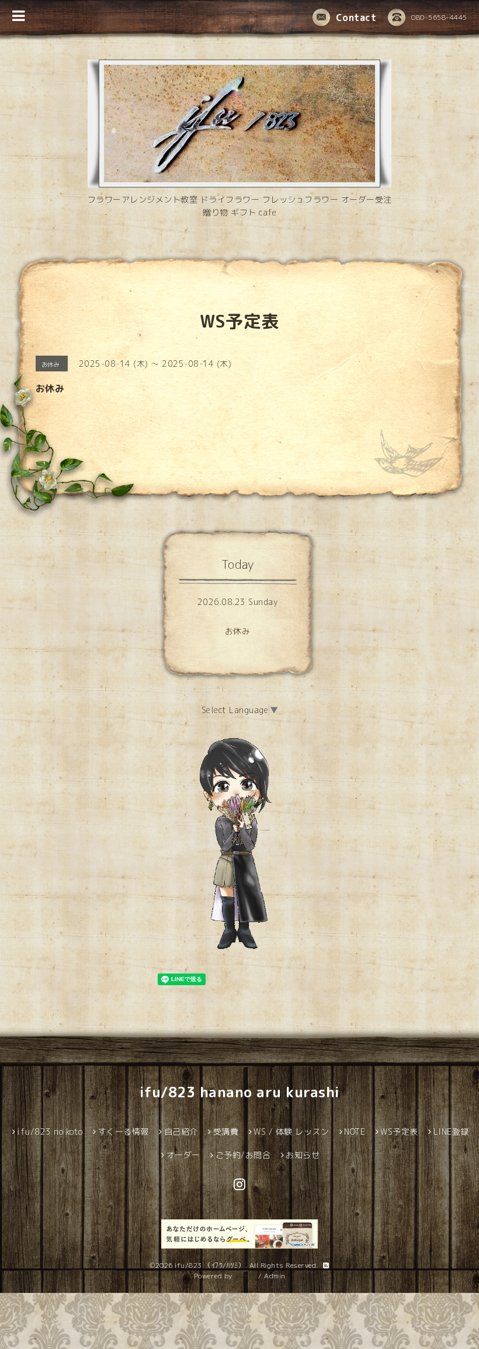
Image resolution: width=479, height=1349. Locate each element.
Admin (275, 1276)
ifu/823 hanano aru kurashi (240, 1092)
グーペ (245, 1276)
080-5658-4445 (439, 17)
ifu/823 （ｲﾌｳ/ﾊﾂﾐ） (210, 1265)
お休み (238, 631)
